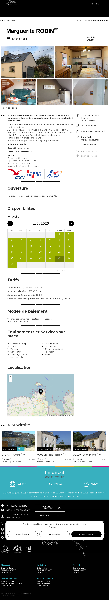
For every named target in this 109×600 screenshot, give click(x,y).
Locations (86, 20)
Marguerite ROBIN (100, 20)
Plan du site (5, 595)
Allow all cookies (86, 534)
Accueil (76, 20)
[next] (71, 223)
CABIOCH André (11, 454)
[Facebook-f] (43, 543)
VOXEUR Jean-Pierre (49, 454)
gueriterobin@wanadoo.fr (93, 131)
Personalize (54, 534)
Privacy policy (54, 527)
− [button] (10, 380)
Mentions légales (7, 593)
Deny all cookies (22, 534)
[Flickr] (57, 543)
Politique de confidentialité (23, 593)
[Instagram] (47, 543)
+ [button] (10, 376)
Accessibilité (14, 595)
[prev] (10, 223)
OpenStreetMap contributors (66, 415)
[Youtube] (52, 543)
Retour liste (8, 21)
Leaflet (48, 415)
